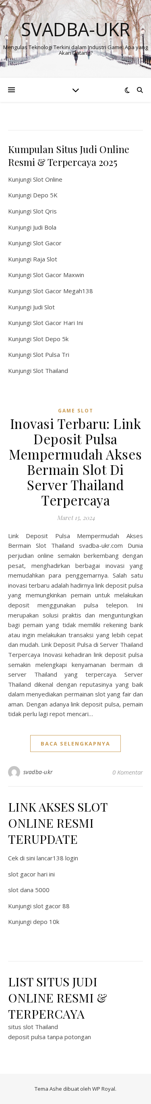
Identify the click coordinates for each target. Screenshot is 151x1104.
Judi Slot (44, 307)
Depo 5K (45, 195)
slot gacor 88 (51, 906)
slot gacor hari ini (31, 874)
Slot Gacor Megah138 (63, 291)
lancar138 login (57, 858)
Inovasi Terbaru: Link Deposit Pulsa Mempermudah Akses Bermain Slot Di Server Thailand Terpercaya (75, 461)
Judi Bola (44, 227)
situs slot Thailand (33, 1027)
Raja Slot (45, 259)
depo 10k (46, 922)
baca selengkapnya (75, 743)
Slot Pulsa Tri (51, 354)
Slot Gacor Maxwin (58, 275)
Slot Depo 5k (50, 339)
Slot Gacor (47, 243)
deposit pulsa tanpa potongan (49, 1037)
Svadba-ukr (75, 29)
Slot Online (47, 179)
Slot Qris (45, 211)
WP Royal (103, 1088)
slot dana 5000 (29, 890)
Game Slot (75, 410)
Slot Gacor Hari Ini (58, 323)
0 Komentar (127, 772)
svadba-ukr (38, 772)
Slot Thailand (50, 371)
